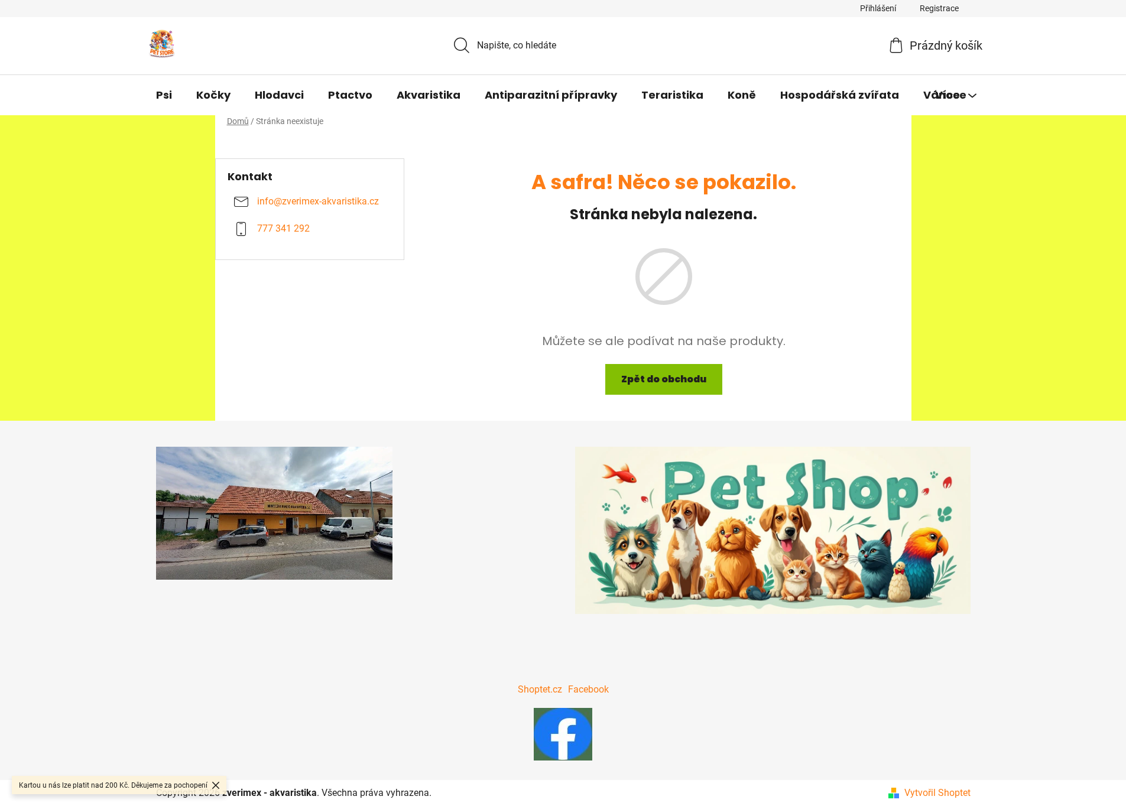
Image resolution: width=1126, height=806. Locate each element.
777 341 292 (283, 229)
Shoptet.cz (540, 689)
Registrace (939, 8)
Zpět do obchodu (663, 379)
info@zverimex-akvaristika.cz (318, 201)
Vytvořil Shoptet (937, 792)
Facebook (588, 689)
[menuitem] (164, 95)
